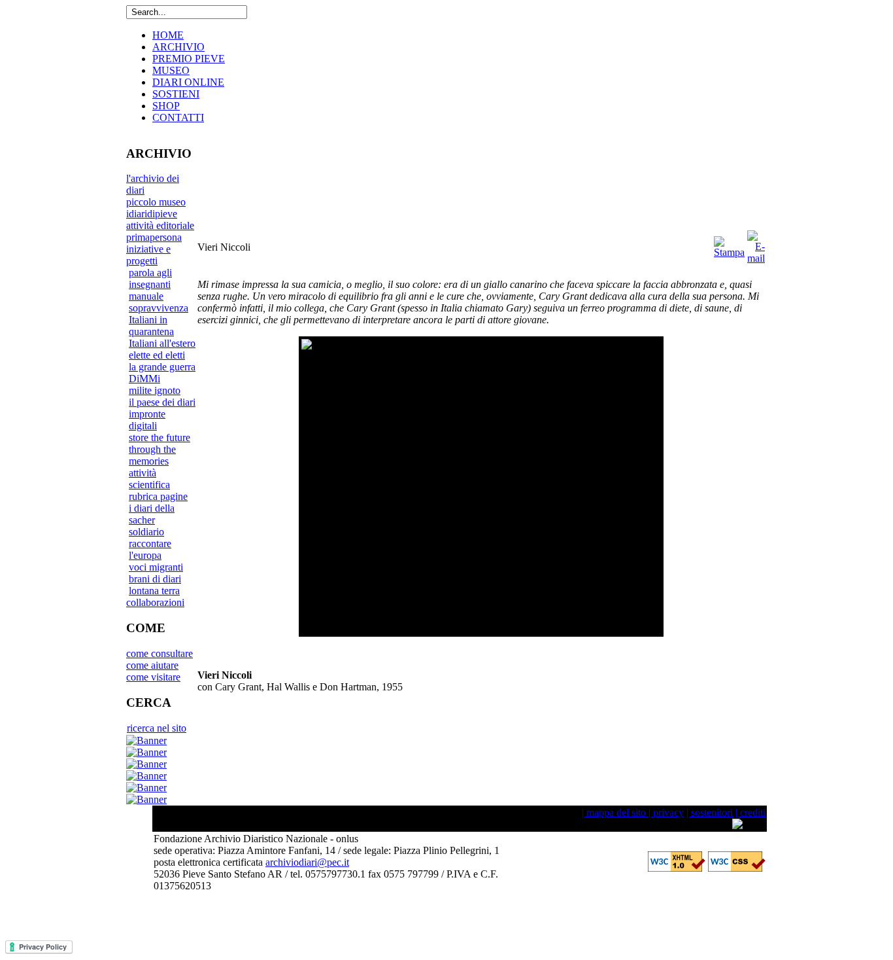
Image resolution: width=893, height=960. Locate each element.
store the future (159, 437)
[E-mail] (756, 258)
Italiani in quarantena (151, 325)
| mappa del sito (614, 812)
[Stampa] (729, 252)
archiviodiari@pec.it (307, 862)
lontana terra (154, 590)
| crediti (750, 812)
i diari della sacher (152, 514)
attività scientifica (149, 478)
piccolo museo (156, 201)
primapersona (154, 237)
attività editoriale (160, 225)
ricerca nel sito (156, 728)
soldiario (146, 531)
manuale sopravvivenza (158, 302)
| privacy (665, 812)
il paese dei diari (162, 402)
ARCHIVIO (178, 46)
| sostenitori (709, 812)
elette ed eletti (157, 355)
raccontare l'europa (150, 549)
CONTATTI (178, 117)
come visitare (153, 677)
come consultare (159, 653)
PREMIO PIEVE (188, 58)
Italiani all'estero (162, 343)
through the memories (152, 455)
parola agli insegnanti (150, 278)
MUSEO (171, 70)
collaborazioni (155, 602)
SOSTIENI (175, 93)
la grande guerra (162, 366)
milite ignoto (154, 390)
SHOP (166, 105)
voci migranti (156, 567)
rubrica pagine (158, 496)
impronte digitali (147, 419)
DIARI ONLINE (188, 82)
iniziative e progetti (148, 254)
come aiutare (152, 665)
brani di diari (155, 578)
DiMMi (144, 378)
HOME (168, 35)
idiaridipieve (151, 213)
